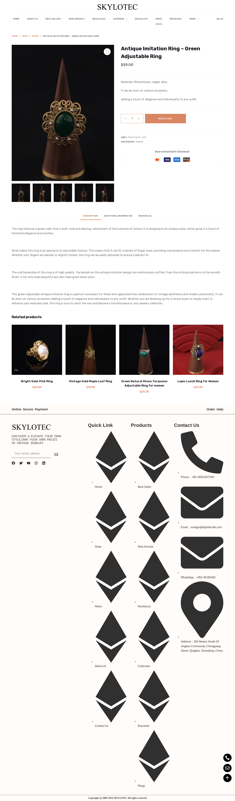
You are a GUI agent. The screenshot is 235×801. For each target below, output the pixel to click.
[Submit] (56, 454)
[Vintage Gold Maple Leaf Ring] (91, 350)
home (16, 19)
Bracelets (141, 19)
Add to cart (165, 118)
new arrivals (77, 19)
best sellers (53, 19)
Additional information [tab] (118, 216)
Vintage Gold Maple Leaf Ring (90, 381)
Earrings (118, 19)
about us (32, 19)
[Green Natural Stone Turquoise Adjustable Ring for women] (144, 350)
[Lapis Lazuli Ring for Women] (198, 350)
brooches (176, 19)
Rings (159, 19)
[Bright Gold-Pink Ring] (37, 350)
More (193, 19)
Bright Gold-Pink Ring (37, 381)
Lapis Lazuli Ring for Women (198, 381)
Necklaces (98, 19)
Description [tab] (90, 216)
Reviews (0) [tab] (145, 216)
